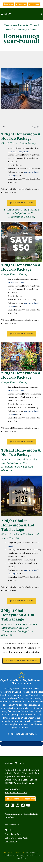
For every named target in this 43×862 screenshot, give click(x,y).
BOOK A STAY (9, 4)
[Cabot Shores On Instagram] (18, 805)
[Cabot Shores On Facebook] (7, 805)
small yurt (12, 151)
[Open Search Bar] (41, 14)
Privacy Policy (11, 841)
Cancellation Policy (13, 834)
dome (21, 282)
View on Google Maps (23, 783)
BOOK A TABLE (35, 4)
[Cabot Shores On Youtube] (28, 805)
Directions (9, 830)
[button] (7, 91)
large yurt (12, 282)
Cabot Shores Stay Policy (16, 837)
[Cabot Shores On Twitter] (23, 805)
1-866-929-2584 (12, 789)
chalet (10, 546)
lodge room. (24, 151)
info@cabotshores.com (16, 792)
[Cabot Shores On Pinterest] (12, 805)
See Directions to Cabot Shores (20, 798)
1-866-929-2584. (32, 852)
